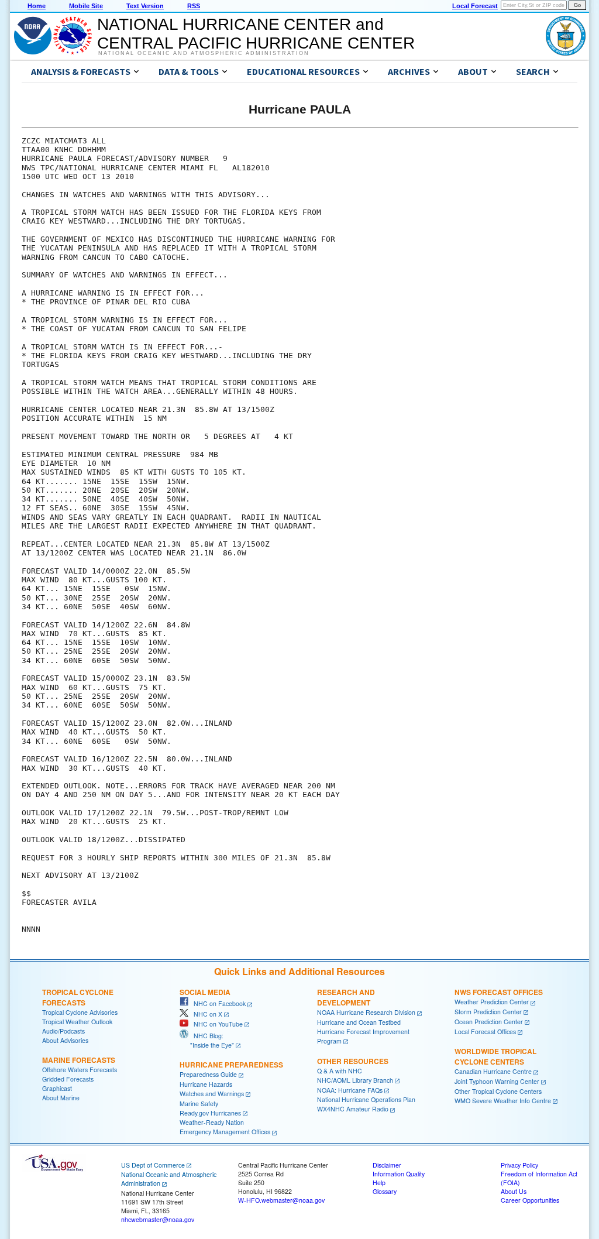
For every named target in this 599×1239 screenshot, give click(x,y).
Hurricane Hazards (206, 1084)
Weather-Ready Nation (212, 1122)
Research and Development (346, 997)
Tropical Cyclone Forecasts (77, 997)
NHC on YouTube (215, 1024)
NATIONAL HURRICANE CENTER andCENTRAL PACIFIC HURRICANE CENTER (256, 33)
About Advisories (65, 1040)
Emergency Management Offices (225, 1131)
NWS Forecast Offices (499, 992)
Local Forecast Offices (485, 1031)
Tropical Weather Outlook (77, 1021)
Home (36, 5)
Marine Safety (199, 1103)
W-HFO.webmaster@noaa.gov (281, 1200)
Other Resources (352, 1061)
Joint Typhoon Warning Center (497, 1081)
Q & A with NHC (339, 1070)
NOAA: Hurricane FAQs (350, 1090)
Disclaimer (387, 1165)
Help (379, 1182)
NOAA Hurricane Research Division (366, 1012)
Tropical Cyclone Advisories (80, 1012)
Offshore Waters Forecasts (79, 1069)
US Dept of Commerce (153, 1165)
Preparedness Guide (208, 1074)
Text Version (145, 5)
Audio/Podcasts (63, 1031)
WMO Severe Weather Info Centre (503, 1100)
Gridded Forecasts (68, 1079)
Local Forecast (475, 5)
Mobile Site (86, 5)
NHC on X (205, 1014)
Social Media (205, 992)
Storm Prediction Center (488, 1011)
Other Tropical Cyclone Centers (498, 1091)
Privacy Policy (519, 1165)
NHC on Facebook (217, 1003)
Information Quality (399, 1173)
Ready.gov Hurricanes (210, 1112)
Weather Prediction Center (492, 1001)
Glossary (385, 1191)
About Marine (61, 1097)
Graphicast (57, 1088)
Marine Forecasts (78, 1060)
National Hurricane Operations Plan (366, 1099)
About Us (513, 1191)
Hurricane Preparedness (231, 1064)
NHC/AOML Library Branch (355, 1080)
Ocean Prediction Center (489, 1021)
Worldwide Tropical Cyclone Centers (495, 1056)
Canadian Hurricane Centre (493, 1071)
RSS (193, 5)
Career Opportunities (530, 1200)
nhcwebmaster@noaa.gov (157, 1219)
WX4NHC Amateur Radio (352, 1108)
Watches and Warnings (212, 1093)
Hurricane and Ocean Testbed (359, 1022)
